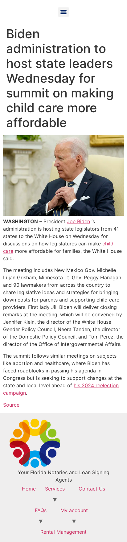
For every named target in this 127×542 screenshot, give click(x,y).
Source (11, 405)
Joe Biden (78, 221)
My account (74, 510)
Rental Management (63, 532)
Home (29, 489)
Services (55, 489)
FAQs (41, 510)
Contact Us (92, 489)
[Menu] (63, 12)
